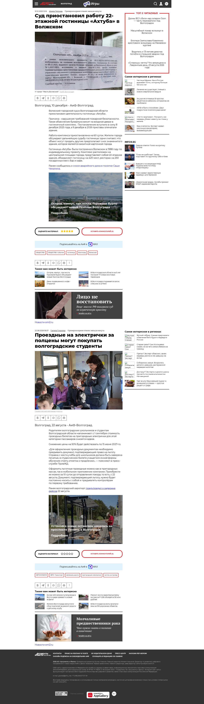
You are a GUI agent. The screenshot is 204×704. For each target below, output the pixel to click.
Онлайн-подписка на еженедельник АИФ (71, 656)
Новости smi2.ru (44, 322)
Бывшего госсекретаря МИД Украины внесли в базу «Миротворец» (148, 166)
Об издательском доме (101, 653)
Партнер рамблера (77, 693)
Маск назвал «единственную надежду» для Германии (148, 174)
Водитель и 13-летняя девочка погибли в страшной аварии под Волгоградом (147, 54)
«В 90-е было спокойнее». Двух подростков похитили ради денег (151, 109)
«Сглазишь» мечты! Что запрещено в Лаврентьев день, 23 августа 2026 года (147, 65)
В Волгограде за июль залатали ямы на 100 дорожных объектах (104, 605)
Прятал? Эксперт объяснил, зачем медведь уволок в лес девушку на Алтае (151, 356)
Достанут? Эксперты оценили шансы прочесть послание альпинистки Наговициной (153, 374)
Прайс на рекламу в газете (76, 653)
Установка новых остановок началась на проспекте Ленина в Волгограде (81, 527)
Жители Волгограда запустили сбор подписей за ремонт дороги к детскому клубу (61, 606)
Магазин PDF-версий (138, 653)
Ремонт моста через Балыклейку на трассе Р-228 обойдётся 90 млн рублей (105, 597)
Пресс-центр (120, 653)
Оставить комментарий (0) (102, 231)
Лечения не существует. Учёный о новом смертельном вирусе (151, 90)
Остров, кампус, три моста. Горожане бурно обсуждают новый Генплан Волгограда (84, 205)
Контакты (57, 653)
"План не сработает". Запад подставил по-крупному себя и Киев (152, 156)
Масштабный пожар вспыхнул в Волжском (147, 32)
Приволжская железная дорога (48, 411)
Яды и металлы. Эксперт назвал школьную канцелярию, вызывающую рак (150, 128)
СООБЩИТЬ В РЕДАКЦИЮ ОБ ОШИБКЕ (107, 656)
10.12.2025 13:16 (41, 11)
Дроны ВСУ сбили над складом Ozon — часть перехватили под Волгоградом (147, 20)
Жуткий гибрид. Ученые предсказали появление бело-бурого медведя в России (153, 337)
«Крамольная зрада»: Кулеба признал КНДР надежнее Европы (152, 183)
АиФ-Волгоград (67, 92)
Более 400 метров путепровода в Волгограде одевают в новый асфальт (61, 597)
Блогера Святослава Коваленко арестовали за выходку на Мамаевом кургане (147, 43)
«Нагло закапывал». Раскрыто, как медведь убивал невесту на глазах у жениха (152, 119)
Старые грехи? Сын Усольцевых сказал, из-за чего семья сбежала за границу (152, 346)
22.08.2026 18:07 (41, 331)
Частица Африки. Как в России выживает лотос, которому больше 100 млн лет (152, 82)
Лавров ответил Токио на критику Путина (150, 146)
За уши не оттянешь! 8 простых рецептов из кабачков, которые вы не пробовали (153, 101)
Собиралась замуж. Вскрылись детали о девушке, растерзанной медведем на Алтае (151, 365)
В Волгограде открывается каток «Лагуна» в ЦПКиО (105, 282)
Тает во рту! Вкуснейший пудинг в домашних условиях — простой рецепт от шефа (151, 383)
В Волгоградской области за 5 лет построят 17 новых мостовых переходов (105, 274)
